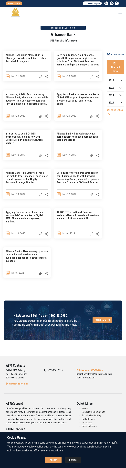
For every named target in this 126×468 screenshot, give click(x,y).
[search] (117, 3)
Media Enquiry (94, 3)
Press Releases (89, 426)
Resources (87, 422)
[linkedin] (106, 3)
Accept (53, 459)
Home (85, 408)
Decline (73, 459)
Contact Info (115, 69)
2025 (111, 87)
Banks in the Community (93, 412)
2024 (111, 95)
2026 (111, 80)
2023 (111, 102)
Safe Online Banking (91, 415)
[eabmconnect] (14, 3)
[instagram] (112, 3)
